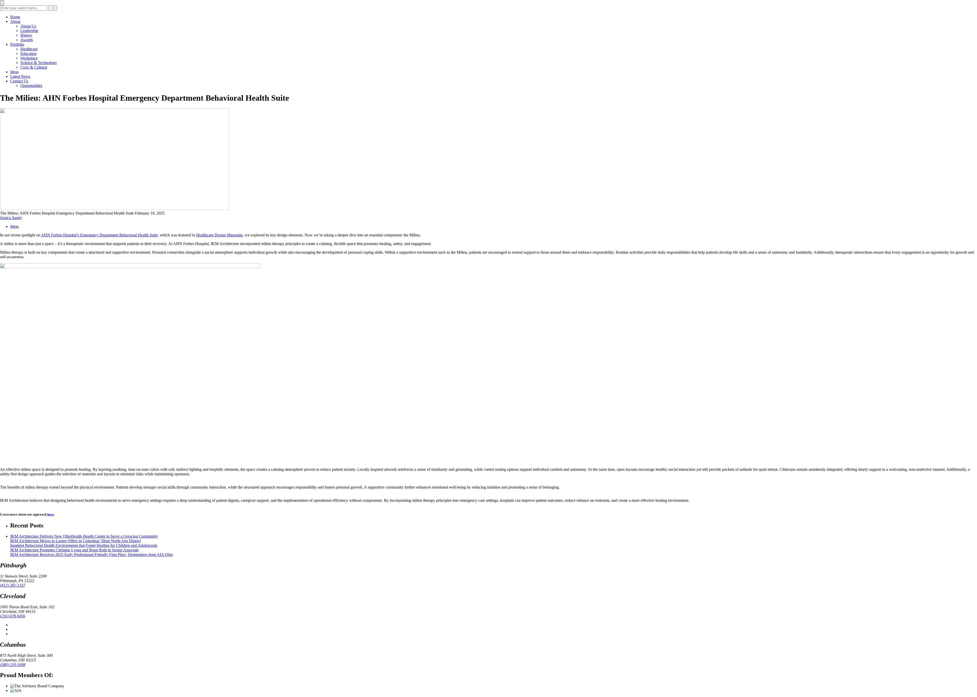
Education (28, 53)
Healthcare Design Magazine (219, 235)
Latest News (20, 76)
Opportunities (31, 85)
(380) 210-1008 (12, 664)
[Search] (50, 8)
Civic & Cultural (33, 67)
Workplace (29, 58)
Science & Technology (38, 62)
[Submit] (55, 8)
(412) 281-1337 (12, 585)
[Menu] (2, 2)
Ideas (14, 72)
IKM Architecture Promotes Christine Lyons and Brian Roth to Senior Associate (74, 550)
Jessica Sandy (11, 218)
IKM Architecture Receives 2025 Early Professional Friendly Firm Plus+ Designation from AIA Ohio (91, 554)
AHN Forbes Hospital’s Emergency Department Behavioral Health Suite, (100, 235)
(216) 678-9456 (12, 616)
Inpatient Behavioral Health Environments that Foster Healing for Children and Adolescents (83, 545)
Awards (26, 40)
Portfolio (17, 44)
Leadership (29, 30)
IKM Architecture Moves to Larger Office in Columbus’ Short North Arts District (75, 541)
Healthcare (29, 49)
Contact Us (19, 81)
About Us (28, 26)
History (26, 35)
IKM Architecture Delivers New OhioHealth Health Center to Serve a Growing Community (84, 536)
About (15, 21)
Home (15, 17)
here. (50, 514)
